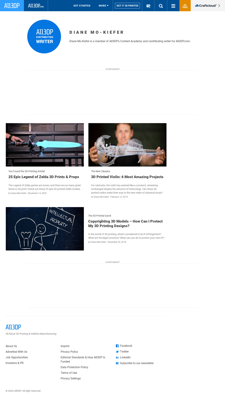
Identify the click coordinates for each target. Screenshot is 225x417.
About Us (11, 346)
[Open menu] (173, 5)
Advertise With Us (16, 351)
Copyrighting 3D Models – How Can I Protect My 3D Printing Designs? (125, 223)
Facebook (126, 345)
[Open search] (161, 5)
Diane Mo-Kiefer (19, 193)
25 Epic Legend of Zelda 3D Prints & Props (43, 177)
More (102, 5)
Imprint (65, 346)
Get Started (81, 5)
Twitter (124, 351)
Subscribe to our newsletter (137, 363)
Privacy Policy (69, 351)
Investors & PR (15, 363)
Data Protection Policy (74, 367)
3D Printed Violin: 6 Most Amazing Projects (127, 177)
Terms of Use (69, 372)
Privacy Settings (71, 378)
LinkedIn (125, 357)
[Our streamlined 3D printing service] (208, 5)
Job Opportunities (17, 357)
